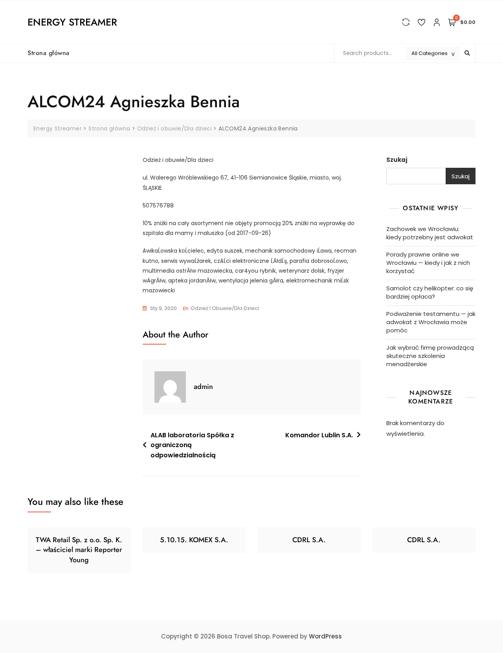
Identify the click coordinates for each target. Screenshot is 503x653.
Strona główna (49, 52)
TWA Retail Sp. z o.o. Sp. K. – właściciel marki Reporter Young (79, 550)
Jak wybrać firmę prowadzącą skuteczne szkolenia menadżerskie (430, 355)
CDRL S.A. (309, 540)
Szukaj (397, 160)
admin (203, 387)
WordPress (325, 636)
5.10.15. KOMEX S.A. (194, 540)
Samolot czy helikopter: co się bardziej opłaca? (429, 292)
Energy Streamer (72, 22)
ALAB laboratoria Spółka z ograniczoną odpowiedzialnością (192, 445)
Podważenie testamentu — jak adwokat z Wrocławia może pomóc (430, 322)
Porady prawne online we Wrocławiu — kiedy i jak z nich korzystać (428, 262)
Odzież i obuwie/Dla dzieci (225, 308)
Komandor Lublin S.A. (319, 435)
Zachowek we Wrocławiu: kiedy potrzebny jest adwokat (429, 233)
